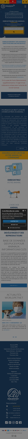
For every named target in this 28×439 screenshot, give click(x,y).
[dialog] (14, 219)
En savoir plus (18, 218)
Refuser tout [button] (14, 224)
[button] (14, 227)
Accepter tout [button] (14, 221)
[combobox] (23, 210)
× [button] (25, 210)
